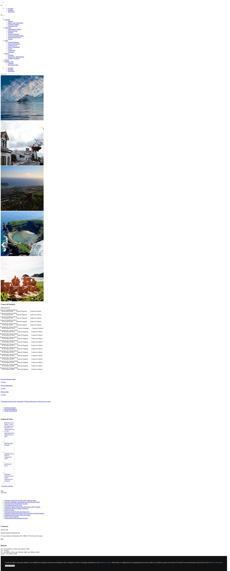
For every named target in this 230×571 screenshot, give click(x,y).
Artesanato (11, 52)
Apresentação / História (14, 29)
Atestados (10, 55)
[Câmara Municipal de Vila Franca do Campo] (37, 401)
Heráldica (10, 32)
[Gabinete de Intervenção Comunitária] (12, 401)
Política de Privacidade (215, 562)
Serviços (6, 53)
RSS (2, 539)
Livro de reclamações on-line (8, 379)
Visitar (6, 40)
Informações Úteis (13, 65)
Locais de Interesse (13, 42)
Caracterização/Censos (14, 37)
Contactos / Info (8, 61)
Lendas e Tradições (13, 34)
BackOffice (11, 11)
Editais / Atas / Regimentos (15, 23)
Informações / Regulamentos (16, 57)
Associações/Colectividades (16, 36)
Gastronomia (11, 50)
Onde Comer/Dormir (14, 44)
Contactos (11, 63)
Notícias (10, 39)
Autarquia (7, 19)
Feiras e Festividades (14, 47)
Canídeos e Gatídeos (14, 58)
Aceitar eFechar (10, 565)
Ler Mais (3, 382)
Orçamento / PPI (12, 26)
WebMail (10, 10)
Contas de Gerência (13, 24)
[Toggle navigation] (3, 15)
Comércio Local (12, 45)
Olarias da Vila (5, 392)
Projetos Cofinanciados (6, 385)
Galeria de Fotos (12, 31)
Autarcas (10, 21)
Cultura (10, 48)
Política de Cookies (105, 562)
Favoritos (10, 8)
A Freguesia (7, 27)
